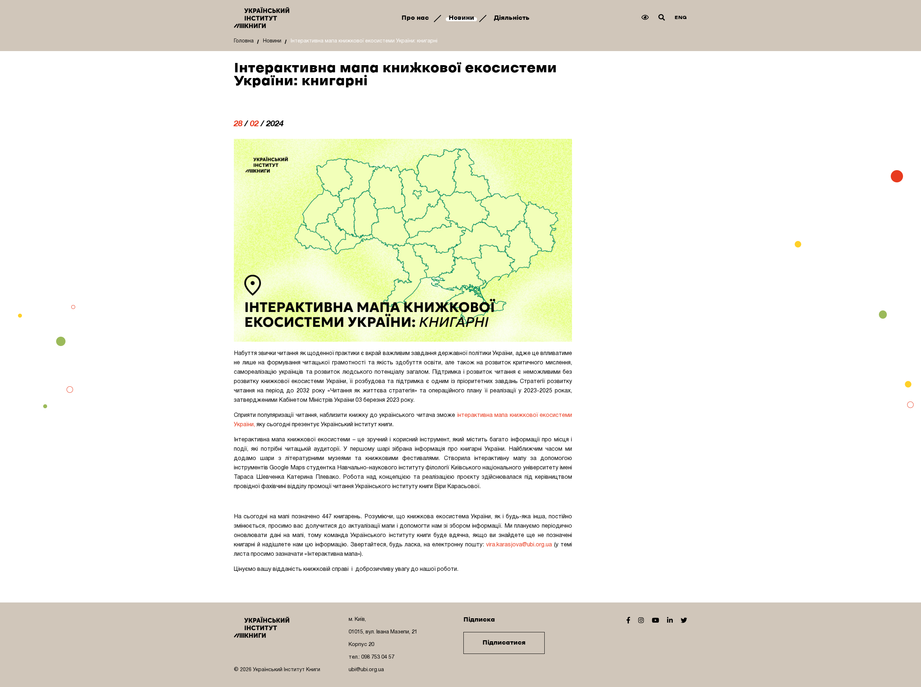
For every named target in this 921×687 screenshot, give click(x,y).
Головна (244, 41)
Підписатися (504, 643)
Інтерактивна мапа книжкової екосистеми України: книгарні (364, 41)
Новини (462, 18)
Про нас (416, 18)
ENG (681, 17)
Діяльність (512, 18)
